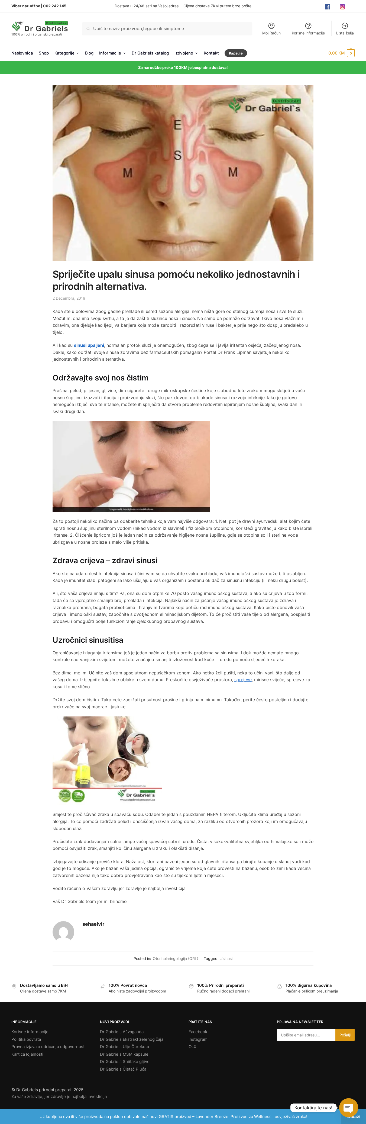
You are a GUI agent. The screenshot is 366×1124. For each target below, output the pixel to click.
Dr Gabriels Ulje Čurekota (124, 1046)
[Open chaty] (348, 1107)
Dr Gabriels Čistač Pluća (123, 1069)
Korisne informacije (308, 33)
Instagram (198, 1039)
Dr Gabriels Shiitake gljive (125, 1061)
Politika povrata (26, 1039)
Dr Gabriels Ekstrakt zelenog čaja (131, 1039)
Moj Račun (271, 33)
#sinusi (226, 958)
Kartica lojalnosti (27, 1054)
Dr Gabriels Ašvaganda (122, 1031)
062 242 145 (54, 6)
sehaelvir (93, 924)
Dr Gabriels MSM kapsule (124, 1054)
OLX (192, 1046)
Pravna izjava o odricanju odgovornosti (48, 1046)
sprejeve (243, 679)
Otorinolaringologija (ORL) (175, 958)
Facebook (198, 1031)
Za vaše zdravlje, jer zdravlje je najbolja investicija (59, 1096)
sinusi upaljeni (89, 345)
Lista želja (345, 33)
